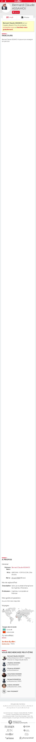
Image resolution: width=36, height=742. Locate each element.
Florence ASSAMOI (13, 668)
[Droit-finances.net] (26, 730)
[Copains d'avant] (9, 734)
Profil (11, 17)
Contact (8, 714)
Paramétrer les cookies (20, 716)
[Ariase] (9, 738)
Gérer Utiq (30, 716)
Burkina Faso (6, 644)
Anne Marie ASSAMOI (14, 674)
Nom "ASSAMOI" (12, 691)
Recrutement (26, 714)
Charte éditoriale (23, 713)
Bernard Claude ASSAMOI (15, 656)
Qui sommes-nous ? (8, 713)
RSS (21, 714)
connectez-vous (8, 27)
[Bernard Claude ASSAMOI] (6, 8)
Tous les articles (15, 714)
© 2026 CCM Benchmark (26, 717)
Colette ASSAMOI (13, 685)
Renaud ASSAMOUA (14, 679)
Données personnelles (9, 716)
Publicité (30, 713)
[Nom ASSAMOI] (4, 691)
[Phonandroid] (26, 738)
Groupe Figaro (15, 717)
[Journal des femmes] (9, 727)
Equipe (16, 713)
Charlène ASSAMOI (13, 663)
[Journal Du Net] (9, 730)
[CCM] (26, 727)
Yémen (4, 637)
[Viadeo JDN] (26, 734)
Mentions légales (7, 717)
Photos (26, 17)
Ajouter (16, 12)
